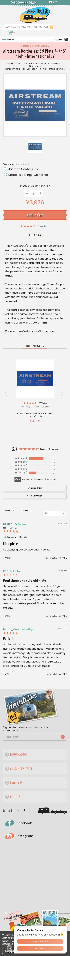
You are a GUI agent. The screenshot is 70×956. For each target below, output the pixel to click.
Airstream (34, 66)
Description (35, 235)
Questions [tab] (24, 510)
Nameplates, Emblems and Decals (44, 63)
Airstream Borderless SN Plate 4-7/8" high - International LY (35, 69)
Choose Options (35, 378)
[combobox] (28, 27)
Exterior (19, 63)
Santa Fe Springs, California (28, 175)
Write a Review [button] (36, 488)
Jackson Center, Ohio (23, 169)
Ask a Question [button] (36, 495)
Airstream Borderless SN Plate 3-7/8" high (35, 415)
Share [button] (9, 558)
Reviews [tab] (8, 510)
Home (10, 63)
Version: (16, 164)
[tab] (34, 346)
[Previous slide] (63, 393)
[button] (60, 558)
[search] (51, 27)
